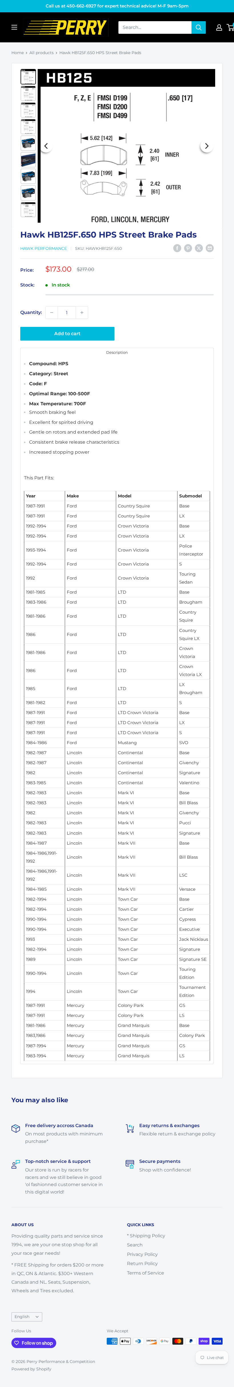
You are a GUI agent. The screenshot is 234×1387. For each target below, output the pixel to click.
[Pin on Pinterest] (188, 248)
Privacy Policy (142, 1254)
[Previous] (46, 146)
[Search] (198, 27)
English (22, 1316)
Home (17, 52)
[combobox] (154, 27)
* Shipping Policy (146, 1235)
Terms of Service (145, 1273)
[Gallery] (117, 146)
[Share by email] (210, 248)
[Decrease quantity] (52, 313)
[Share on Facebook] (177, 248)
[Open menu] (14, 27)
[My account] (219, 27)
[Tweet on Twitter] (199, 248)
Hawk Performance (43, 248)
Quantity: (31, 312)
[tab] (117, 352)
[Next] (207, 146)
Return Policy (142, 1263)
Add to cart (67, 333)
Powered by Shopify (31, 1369)
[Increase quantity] (82, 313)
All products (41, 52)
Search (135, 1245)
